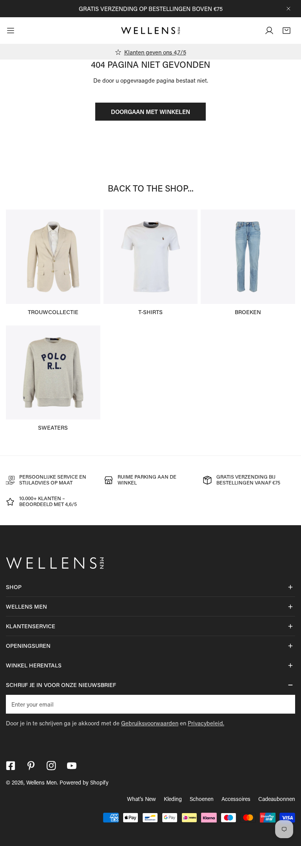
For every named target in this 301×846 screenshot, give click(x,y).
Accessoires (235, 799)
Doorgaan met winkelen (150, 112)
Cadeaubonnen (276, 799)
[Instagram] (51, 765)
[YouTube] (72, 765)
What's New (141, 799)
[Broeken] (248, 257)
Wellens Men (41, 782)
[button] (286, 30)
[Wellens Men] (150, 30)
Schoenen (202, 799)
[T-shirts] (150, 257)
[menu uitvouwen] (10, 30)
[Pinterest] (31, 765)
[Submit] (285, 704)
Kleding (173, 799)
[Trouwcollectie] (53, 257)
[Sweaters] (53, 372)
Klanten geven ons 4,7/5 (155, 52)
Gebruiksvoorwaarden (149, 723)
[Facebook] (10, 765)
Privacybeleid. (206, 723)
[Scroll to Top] (287, 804)
